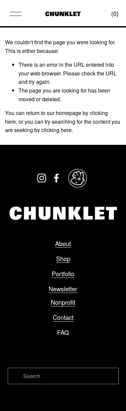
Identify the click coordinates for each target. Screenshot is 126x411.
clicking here (56, 130)
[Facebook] (56, 178)
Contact (63, 317)
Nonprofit (63, 302)
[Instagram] (41, 178)
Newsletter (63, 288)
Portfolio (63, 273)
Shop (63, 258)
